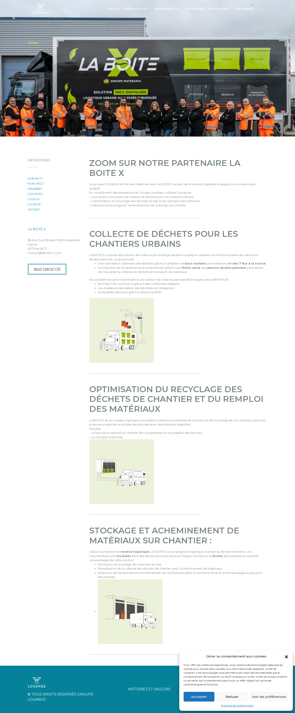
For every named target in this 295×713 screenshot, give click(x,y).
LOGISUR (34, 204)
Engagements (166, 8)
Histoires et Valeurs (149, 689)
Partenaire (244, 8)
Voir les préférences (269, 697)
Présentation (135, 8)
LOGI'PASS (35, 194)
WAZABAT (35, 188)
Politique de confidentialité (237, 705)
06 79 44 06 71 (37, 248)
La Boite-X (35, 178)
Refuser (232, 697)
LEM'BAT (34, 209)
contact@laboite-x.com (44, 253)
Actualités (195, 8)
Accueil (113, 8)
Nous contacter (47, 269)
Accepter (199, 697)
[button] (286, 656)
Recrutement (219, 8)
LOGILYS (34, 199)
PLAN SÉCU (36, 183)
